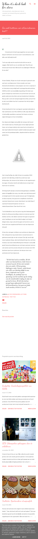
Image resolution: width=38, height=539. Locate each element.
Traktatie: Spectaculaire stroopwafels (17, 501)
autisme (23, 294)
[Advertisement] (19, 336)
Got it (24, 537)
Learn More (16, 537)
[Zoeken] (30, 3)
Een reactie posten (8, 316)
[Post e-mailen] (3, 300)
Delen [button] (4, 303)
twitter (13, 297)
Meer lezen (32, 408)
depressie (5, 297)
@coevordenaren (13, 294)
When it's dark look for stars (14, 5)
